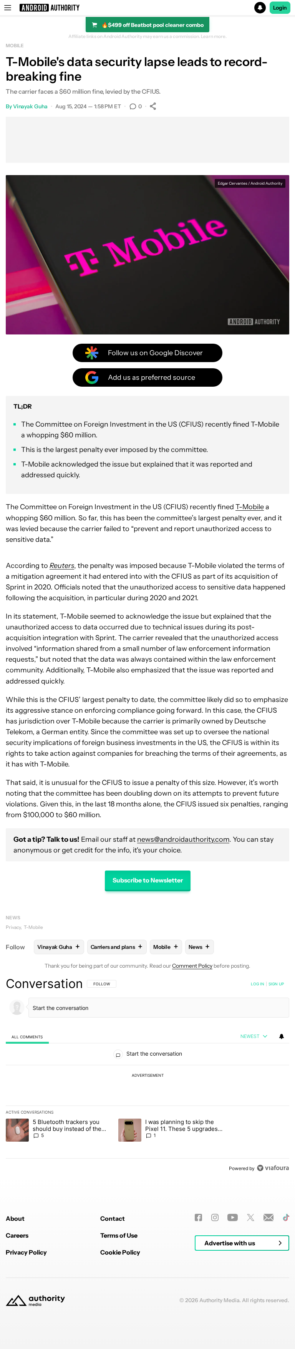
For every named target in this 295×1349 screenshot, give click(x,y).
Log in (257, 984)
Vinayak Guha (30, 106)
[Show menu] (7, 7)
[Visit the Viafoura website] (273, 1168)
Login (280, 7)
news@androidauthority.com (183, 839)
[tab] (27, 1036)
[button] (147, 7)
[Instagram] (215, 1217)
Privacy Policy (26, 1252)
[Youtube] (232, 1217)
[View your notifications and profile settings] (281, 1036)
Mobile (14, 45)
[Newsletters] (269, 1217)
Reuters (62, 565)
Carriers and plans (117, 947)
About (15, 1218)
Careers (17, 1235)
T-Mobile (249, 507)
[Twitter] (250, 1217)
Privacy (13, 927)
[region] (147, 1075)
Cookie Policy (120, 1252)
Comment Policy (192, 965)
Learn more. (214, 36)
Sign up (276, 984)
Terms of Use (119, 1235)
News (13, 917)
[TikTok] (286, 1217)
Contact (112, 1218)
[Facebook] (198, 1217)
